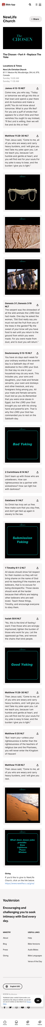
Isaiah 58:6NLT (13, 618)
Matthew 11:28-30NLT (17, 136)
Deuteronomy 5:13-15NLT (18, 353)
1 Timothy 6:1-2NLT (15, 568)
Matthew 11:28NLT (15, 765)
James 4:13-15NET (15, 88)
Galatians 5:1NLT (14, 500)
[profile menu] (38, 4)
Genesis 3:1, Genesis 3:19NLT (18, 305)
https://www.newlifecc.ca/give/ (19, 883)
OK (38, 1000)
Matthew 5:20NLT (14, 733)
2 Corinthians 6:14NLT (17, 472)
